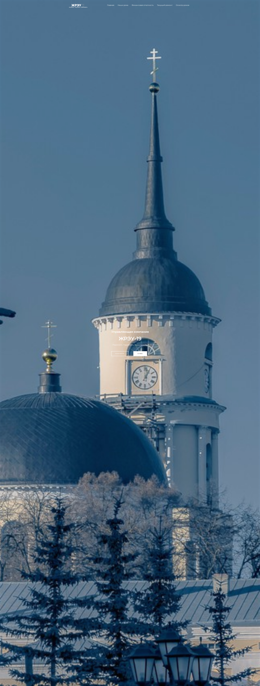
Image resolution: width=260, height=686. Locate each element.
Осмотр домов (182, 5)
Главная (110, 5)
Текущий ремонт (164, 5)
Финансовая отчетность (143, 5)
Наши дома (123, 5)
